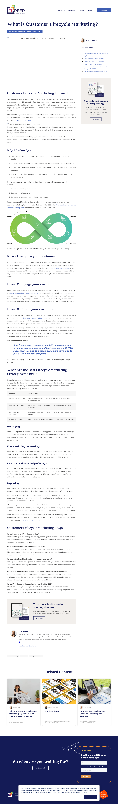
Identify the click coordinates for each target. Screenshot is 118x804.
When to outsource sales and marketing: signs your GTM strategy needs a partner (23, 713)
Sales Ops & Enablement (36, 656)
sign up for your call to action (58, 268)
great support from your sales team (24, 293)
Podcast (81, 10)
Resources (71, 10)
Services (60, 10)
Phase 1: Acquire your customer (94, 58)
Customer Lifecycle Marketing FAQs (95, 71)
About (90, 10)
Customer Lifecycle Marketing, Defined (96, 53)
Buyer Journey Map (23, 120)
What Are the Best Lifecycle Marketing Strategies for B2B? (96, 68)
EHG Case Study (52, 711)
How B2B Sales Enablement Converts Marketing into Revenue (92, 713)
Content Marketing (13, 656)
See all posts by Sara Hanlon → (29, 646)
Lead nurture (23, 656)
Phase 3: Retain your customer (93, 64)
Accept (90, 796)
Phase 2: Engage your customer (94, 61)
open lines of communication (30, 318)
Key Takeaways (88, 56)
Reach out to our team (31, 520)
